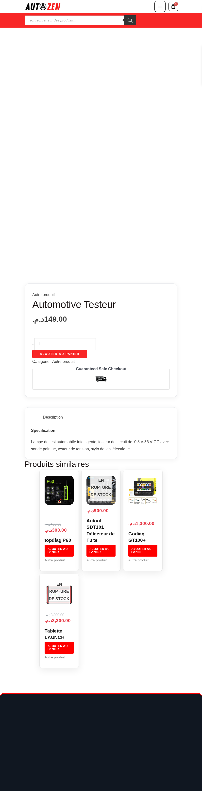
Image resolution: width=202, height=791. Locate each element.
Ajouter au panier (60, 354)
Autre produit (43, 295)
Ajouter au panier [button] (58, 550)
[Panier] (173, 6)
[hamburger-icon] (160, 6)
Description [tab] (53, 417)
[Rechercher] (130, 20)
